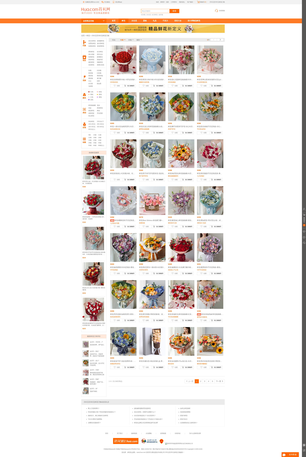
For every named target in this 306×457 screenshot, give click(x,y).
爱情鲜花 (91, 52)
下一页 (218, 381)
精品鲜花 (91, 110)
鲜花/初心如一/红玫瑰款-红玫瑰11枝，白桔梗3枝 (93, 182)
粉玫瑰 (90, 73)
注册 (167, 2)
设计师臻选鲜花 (194, 21)
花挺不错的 (93, 391)
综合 (113, 40)
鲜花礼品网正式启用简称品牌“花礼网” (146, 423)
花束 (98, 105)
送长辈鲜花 (100, 43)
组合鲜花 (91, 116)
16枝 (94, 137)
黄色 (100, 94)
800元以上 (91, 129)
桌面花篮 (91, 113)
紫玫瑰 (90, 76)
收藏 (118, 86)
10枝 (94, 135)
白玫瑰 (99, 73)
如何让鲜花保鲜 (185, 408)
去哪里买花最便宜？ (94, 423)
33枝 (94, 143)
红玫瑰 (143, 15)
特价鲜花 (91, 121)
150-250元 (91, 124)
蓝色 (91, 100)
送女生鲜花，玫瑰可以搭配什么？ (145, 412)
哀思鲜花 (91, 65)
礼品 (154, 21)
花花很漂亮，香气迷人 (97, 345)
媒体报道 (134, 433)
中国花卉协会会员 (109, 449)
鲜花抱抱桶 (92, 105)
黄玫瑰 (90, 78)
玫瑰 (89, 70)
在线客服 (222, 10)
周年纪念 (100, 54)
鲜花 (123, 21)
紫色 (100, 97)
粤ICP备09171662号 (159, 449)
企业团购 (149, 433)
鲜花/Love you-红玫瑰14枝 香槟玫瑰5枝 (93, 289)
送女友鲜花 (92, 41)
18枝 (99, 137)
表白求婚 (91, 54)
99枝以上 (101, 145)
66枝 (94, 145)
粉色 (100, 92)
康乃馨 (99, 78)
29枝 (90, 143)
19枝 (90, 140)
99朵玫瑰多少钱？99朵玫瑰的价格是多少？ (102, 412)
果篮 (98, 110)
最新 (138, 40)
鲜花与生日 (183, 419)
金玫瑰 (161, 15)
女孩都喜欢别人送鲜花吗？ (188, 423)
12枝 (90, 137)
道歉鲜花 (100, 62)
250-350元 (100, 124)
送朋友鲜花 (92, 46)
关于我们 (120, 433)
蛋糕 (145, 21)
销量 (122, 40)
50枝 (90, 145)
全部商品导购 (88, 21)
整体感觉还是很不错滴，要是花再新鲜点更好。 (97, 374)
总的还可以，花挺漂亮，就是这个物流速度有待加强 (97, 356)
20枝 (94, 140)
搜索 (174, 11)
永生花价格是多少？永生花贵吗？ (145, 415)
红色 (91, 92)
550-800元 (100, 127)
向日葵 (90, 83)
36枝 (99, 143)
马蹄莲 (90, 86)
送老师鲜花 (100, 46)
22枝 (99, 140)
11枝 (99, 135)
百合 (89, 81)
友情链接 (163, 433)
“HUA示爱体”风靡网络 (95, 419)
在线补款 (177, 433)
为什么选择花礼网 (195, 433)
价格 (130, 40)
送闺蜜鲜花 (100, 41)
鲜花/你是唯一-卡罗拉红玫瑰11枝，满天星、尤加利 (93, 218)
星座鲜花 (100, 108)
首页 (113, 21)
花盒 (89, 108)
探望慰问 (100, 57)
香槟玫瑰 (100, 76)
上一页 (190, 381)
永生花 (148, 15)
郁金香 (99, 83)
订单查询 (174, 2)
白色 (91, 97)
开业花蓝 (100, 113)
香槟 (91, 94)
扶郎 (98, 81)
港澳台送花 (100, 65)
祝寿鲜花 (91, 57)
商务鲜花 (91, 59)
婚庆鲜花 (91, 62)
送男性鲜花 (92, 43)
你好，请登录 (160, 2)
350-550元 (91, 127)
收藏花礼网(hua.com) (92, 2)
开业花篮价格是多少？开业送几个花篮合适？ (148, 419)
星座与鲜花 (183, 415)
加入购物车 (130, 86)
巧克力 (165, 21)
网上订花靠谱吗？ (93, 408)
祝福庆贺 (100, 59)
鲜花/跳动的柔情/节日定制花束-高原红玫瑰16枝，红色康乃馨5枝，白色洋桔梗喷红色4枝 (93, 324)
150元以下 (100, 121)
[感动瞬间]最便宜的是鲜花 (142, 408)
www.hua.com (141, 452)
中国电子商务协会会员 (122, 449)
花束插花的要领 (185, 412)
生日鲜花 (155, 15)
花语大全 (177, 21)
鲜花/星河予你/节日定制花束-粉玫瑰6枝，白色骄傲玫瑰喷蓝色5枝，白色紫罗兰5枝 (93, 253)
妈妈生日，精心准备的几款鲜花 (98, 415)
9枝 (89, 135)
